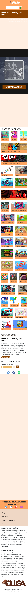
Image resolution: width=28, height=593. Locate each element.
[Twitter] (8, 372)
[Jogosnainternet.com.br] (14, 2)
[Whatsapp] (19, 372)
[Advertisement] (14, 33)
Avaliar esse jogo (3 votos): (7, 364)
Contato (4, 524)
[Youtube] (16, 507)
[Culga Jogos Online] (14, 583)
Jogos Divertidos (6, 357)
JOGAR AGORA (14, 87)
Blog (3, 513)
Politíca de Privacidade (8, 520)
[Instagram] (21, 507)
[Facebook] (13, 372)
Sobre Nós (5, 516)
